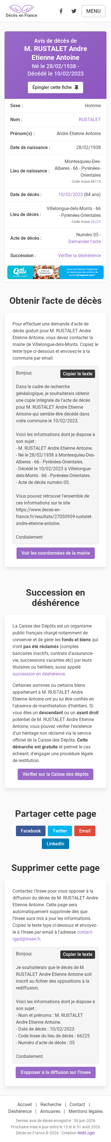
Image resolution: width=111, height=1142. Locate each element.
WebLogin (86, 1133)
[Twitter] (74, 11)
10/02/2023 (70, 194)
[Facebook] (61, 11)
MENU (93, 11)
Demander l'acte (84, 241)
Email (85, 831)
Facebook (31, 831)
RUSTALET (90, 119)
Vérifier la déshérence (79, 255)
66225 (96, 221)
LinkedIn (55, 843)
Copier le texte (77, 373)
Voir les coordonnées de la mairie (55, 553)
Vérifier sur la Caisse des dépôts (55, 774)
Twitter (60, 831)
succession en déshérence (39, 674)
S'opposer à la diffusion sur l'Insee (55, 1072)
